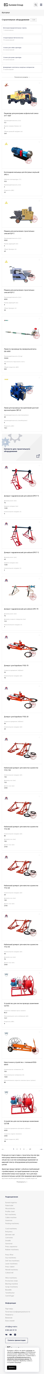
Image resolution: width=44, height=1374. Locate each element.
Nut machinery (10, 1214)
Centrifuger (9, 1296)
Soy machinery (10, 1258)
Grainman (8, 1220)
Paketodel (9, 1205)
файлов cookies (19, 1352)
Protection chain (11, 1281)
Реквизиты (9, 1315)
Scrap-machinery (11, 1287)
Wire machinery (11, 1278)
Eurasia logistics (11, 1202)
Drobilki (8, 1240)
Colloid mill (9, 1273)
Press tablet (10, 1267)
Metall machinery (11, 1270)
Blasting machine (11, 1284)
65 (30, 1149)
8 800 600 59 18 (10, 1330)
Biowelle (8, 1290)
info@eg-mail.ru (11, 1326)
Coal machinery (11, 1228)
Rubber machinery (12, 1249)
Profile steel (10, 1211)
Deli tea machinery (12, 1261)
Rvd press (8, 1231)
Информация (10, 1303)
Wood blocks (10, 1208)
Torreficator (10, 1293)
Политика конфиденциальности (17, 1312)
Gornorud (8, 1243)
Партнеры (9, 1309)
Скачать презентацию (17, 1340)
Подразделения (11, 1197)
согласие (29, 1350)
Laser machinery (11, 1264)
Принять (12, 1367)
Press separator (11, 1246)
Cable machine (10, 1217)
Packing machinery (12, 1223)
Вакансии (8, 1318)
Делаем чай (10, 1234)
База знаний (9, 1321)
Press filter (9, 1255)
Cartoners (9, 1237)
